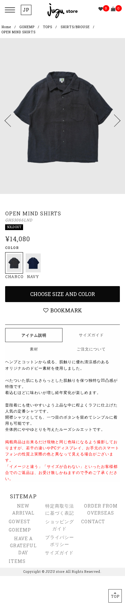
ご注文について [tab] (91, 348)
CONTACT (93, 521)
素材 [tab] (34, 348)
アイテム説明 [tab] (33, 335)
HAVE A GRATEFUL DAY (23, 545)
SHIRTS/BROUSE (75, 27)
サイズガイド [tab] (91, 334)
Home (6, 27)
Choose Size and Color (62, 294)
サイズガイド (59, 552)
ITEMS (17, 561)
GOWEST (19, 521)
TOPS (47, 27)
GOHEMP (27, 27)
